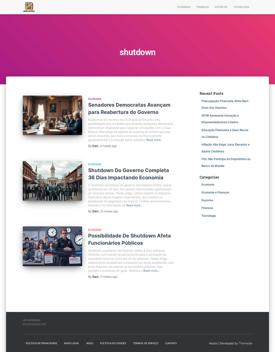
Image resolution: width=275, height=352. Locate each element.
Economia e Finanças (215, 192)
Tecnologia (241, 6)
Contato (171, 343)
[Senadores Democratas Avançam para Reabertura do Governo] (52, 115)
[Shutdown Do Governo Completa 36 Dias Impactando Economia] (52, 181)
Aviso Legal (71, 343)
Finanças (202, 6)
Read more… (154, 139)
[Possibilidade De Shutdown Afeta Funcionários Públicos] (52, 246)
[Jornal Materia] (29, 7)
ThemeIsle (245, 343)
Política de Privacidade (41, 343)
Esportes (221, 6)
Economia (183, 6)
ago (108, 146)
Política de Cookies (113, 343)
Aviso (89, 343)
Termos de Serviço (145, 343)
